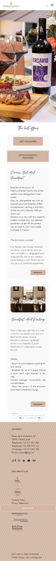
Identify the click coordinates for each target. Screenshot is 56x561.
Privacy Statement (20, 502)
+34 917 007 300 (30, 442)
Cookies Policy (18, 499)
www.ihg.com (35, 557)
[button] (28, 508)
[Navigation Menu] (52, 5)
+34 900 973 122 (30, 445)
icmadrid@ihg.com (25, 452)
